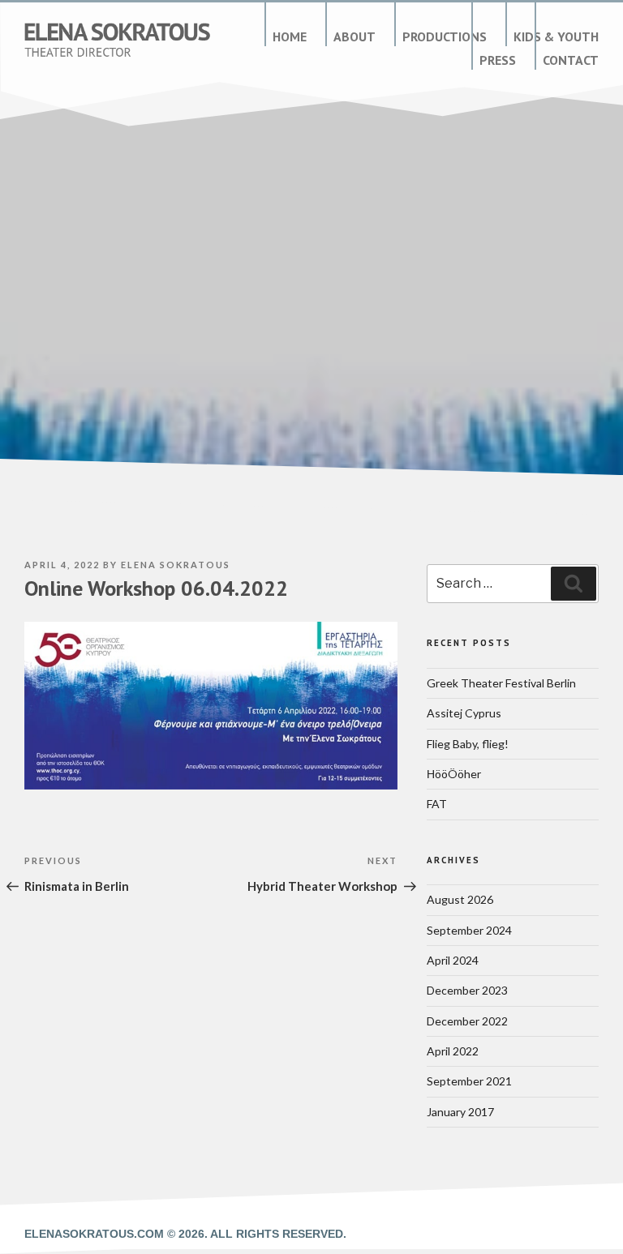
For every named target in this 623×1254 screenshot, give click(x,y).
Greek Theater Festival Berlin (501, 683)
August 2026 (460, 899)
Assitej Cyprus (464, 713)
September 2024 (469, 930)
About (354, 36)
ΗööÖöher (454, 774)
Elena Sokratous (175, 564)
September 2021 (469, 1081)
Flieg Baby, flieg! (468, 744)
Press (497, 60)
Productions (444, 36)
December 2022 (467, 1021)
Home (290, 36)
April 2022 (453, 1051)
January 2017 (460, 1112)
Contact (571, 60)
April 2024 (453, 960)
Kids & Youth (556, 36)
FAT (437, 804)
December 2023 (467, 990)
